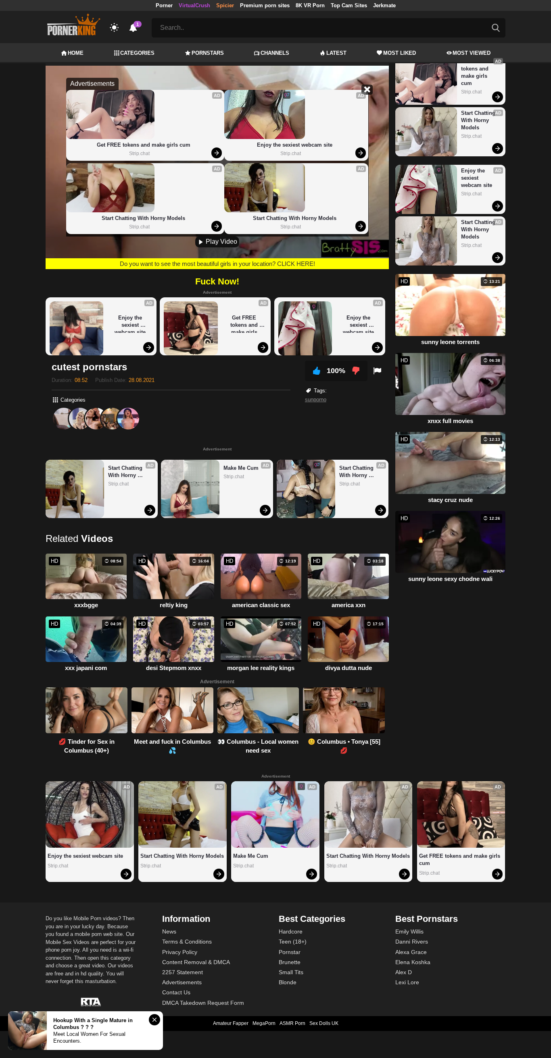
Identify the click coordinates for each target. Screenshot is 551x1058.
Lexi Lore (407, 982)
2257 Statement (182, 972)
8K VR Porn (310, 5)
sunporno (315, 399)
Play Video (220, 241)
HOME (75, 53)
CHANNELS (275, 53)
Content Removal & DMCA (196, 962)
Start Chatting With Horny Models (143, 218)
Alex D (403, 972)
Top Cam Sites (349, 5)
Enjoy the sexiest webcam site (294, 145)
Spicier (225, 5)
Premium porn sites (265, 5)
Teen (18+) (293, 941)
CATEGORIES (137, 53)
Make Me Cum (241, 468)
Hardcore (291, 931)
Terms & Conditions (187, 941)
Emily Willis (409, 931)
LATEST (336, 53)
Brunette (290, 962)
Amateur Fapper (230, 1023)
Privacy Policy (179, 952)
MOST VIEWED (471, 53)
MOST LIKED (399, 53)
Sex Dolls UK (323, 1023)
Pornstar (290, 952)
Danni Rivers (411, 941)
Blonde (287, 982)
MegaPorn (264, 1023)
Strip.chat (139, 153)
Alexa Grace (411, 952)
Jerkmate (384, 5)
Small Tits (291, 972)
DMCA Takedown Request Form (203, 1003)
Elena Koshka (412, 962)
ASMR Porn (292, 1023)
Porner (164, 5)
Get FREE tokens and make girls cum (143, 145)
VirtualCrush (194, 5)
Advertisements (182, 982)
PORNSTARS (208, 53)
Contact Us (176, 992)
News (169, 931)
